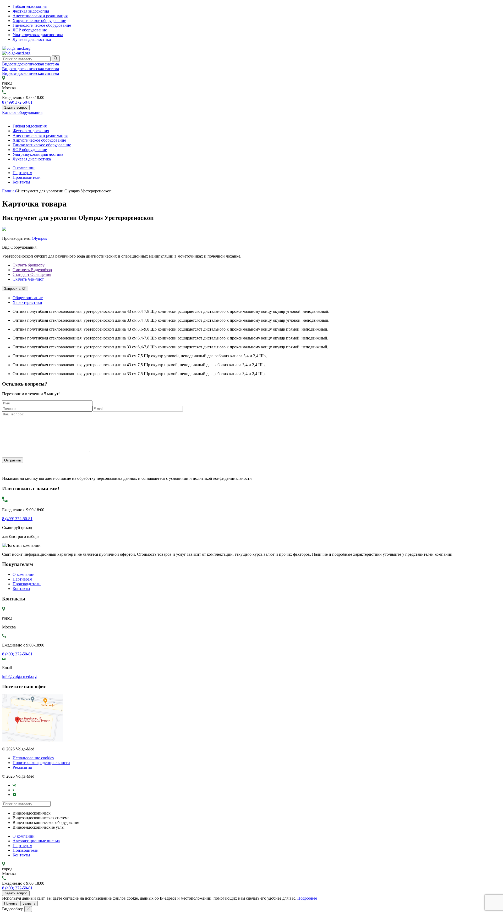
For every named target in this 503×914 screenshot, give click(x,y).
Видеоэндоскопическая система (30, 64)
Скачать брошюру (29, 265)
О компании (24, 168)
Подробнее (307, 898)
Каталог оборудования (22, 112)
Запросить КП (15, 289)
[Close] (28, 909)
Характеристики (27, 302)
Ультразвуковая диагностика (38, 34)
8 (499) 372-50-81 (17, 102)
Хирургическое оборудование (39, 20)
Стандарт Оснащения (32, 274)
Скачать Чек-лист (28, 279)
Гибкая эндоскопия (30, 6)
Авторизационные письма (36, 841)
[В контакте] (14, 785)
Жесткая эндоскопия (31, 11)
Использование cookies (33, 758)
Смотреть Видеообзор (32, 269)
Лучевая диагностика (32, 39)
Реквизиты (22, 767)
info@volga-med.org (19, 676)
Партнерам (22, 172)
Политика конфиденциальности (41, 762)
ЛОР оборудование (30, 30)
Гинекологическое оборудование (42, 25)
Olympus (39, 238)
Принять (10, 903)
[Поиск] (56, 58)
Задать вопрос (16, 107)
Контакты (21, 182)
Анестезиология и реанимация (40, 16)
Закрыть (29, 903)
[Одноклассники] (13, 790)
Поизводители (26, 850)
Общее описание (28, 298)
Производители (27, 177)
